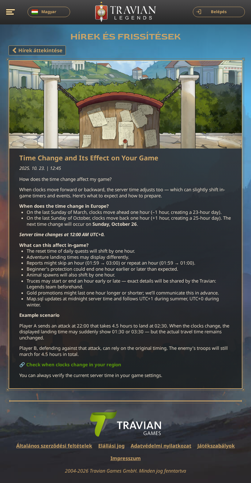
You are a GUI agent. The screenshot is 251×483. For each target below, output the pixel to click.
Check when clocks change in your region (73, 365)
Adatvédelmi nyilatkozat (161, 445)
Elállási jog (111, 445)
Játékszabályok (216, 445)
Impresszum (126, 458)
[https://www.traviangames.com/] (125, 423)
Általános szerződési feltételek (54, 445)
